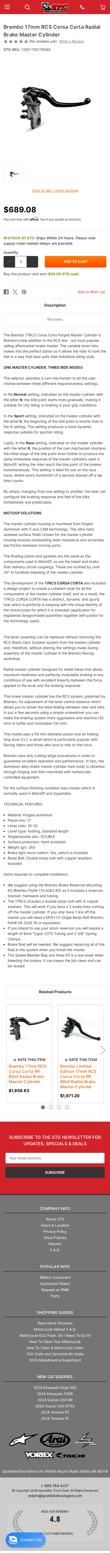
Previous (7, 1050)
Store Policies (55, 1237)
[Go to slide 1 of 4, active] (43, 1107)
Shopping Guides (55, 1312)
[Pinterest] (24, 292)
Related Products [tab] (55, 991)
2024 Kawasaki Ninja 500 (55, 1387)
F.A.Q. (55, 1250)
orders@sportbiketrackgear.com (55, 1495)
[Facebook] (6, 292)
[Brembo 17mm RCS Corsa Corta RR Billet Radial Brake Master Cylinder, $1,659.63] (29, 1028)
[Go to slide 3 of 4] (59, 1107)
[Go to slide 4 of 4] (67, 1107)
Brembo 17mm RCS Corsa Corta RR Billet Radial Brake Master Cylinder (28, 1074)
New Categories (55, 1376)
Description (55, 305)
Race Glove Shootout (55, 1323)
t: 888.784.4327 (55, 1485)
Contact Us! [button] (31, 1540)
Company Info (55, 1208)
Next (102, 1050)
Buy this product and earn (42, 274)
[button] (26, 1539)
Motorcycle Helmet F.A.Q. (55, 1329)
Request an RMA (55, 1289)
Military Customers (55, 1277)
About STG (55, 1219)
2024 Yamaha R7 (55, 1412)
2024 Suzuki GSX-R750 (55, 1406)
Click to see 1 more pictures (55, 190)
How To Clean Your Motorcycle (55, 1341)
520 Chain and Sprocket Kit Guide (55, 1354)
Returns (55, 1244)
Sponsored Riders (55, 1283)
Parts (55, 1296)
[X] (15, 292)
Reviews (55, 319)
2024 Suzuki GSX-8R (55, 1400)
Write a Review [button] (71, 41)
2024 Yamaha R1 (55, 1418)
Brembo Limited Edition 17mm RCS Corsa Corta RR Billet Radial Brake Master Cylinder (78, 1076)
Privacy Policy (55, 1231)
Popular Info (55, 1266)
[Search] (27, 7)
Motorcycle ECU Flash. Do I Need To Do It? (55, 1335)
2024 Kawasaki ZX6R (55, 1393)
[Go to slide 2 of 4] (51, 1107)
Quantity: (11, 252)
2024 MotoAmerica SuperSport (55, 1360)
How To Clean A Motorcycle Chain (55, 1348)
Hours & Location (55, 1225)
